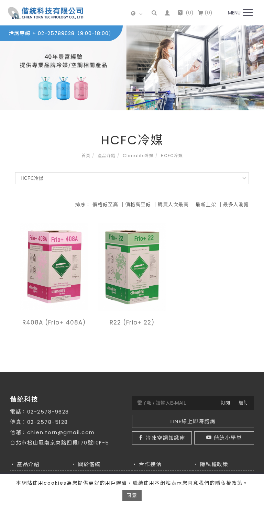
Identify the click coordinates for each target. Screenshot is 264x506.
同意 (132, 495)
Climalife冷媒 (138, 155)
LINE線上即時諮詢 (193, 421)
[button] (155, 12)
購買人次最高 (173, 204)
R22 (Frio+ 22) (132, 322)
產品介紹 (107, 155)
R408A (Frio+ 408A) (54, 322)
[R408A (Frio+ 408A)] (54, 266)
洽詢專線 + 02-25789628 (61, 33)
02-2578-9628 (48, 411)
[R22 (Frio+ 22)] (132, 266)
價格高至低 (138, 204)
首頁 (85, 155)
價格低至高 (105, 204)
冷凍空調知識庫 (166, 437)
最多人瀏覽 (236, 204)
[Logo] (46, 13)
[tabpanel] (132, 67)
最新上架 (206, 204)
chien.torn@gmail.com (61, 432)
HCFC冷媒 (172, 155)
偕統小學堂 (228, 437)
